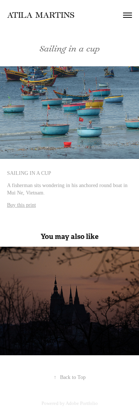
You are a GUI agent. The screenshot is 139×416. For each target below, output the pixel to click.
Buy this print (21, 205)
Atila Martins (41, 15)
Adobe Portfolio (82, 403)
